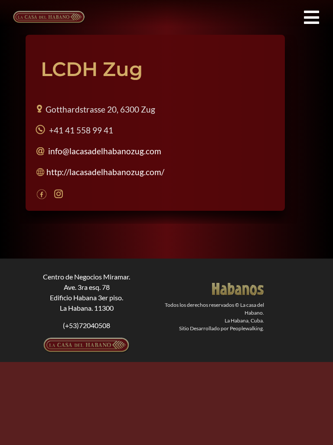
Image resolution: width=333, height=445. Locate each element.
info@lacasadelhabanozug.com (104, 151)
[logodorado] (238, 286)
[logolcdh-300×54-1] (86, 341)
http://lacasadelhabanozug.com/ (105, 172)
